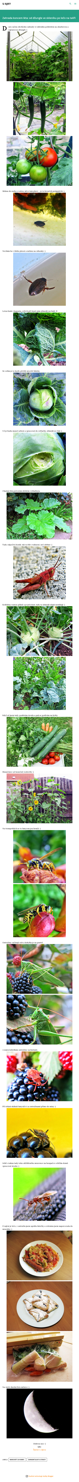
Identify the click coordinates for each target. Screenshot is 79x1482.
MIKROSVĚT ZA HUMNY (17, 1460)
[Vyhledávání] (70, 3)
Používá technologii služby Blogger (40, 1476)
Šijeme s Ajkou (39, 1450)
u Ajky (6, 3)
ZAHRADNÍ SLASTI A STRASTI (37, 1460)
